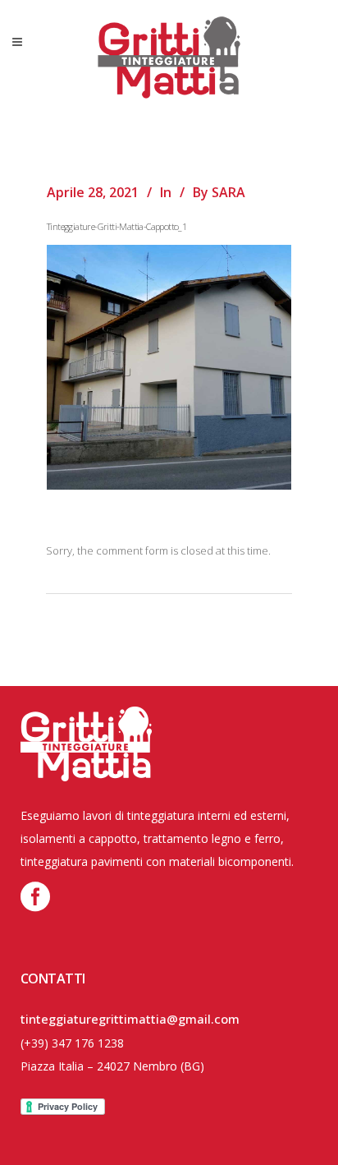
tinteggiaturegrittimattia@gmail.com (130, 1019)
